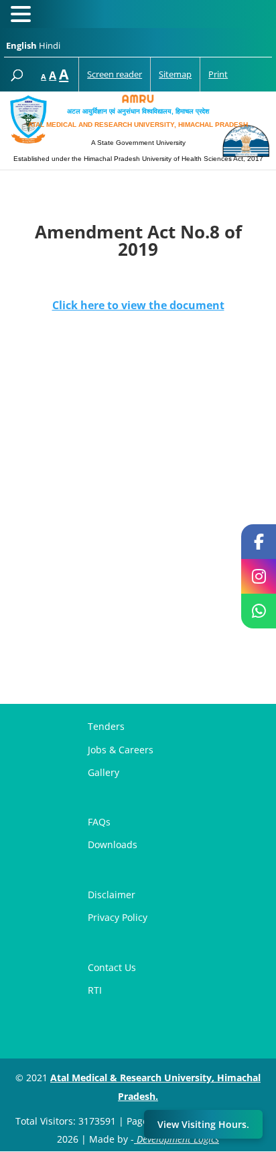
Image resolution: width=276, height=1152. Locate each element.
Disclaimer (111, 894)
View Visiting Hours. (203, 1124)
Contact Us (112, 967)
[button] (23, 15)
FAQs (99, 821)
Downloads (112, 844)
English (21, 45)
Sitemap (175, 74)
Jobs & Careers (120, 749)
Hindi (49, 45)
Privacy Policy (117, 917)
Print (218, 74)
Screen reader (114, 74)
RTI (95, 990)
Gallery (103, 772)
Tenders (106, 726)
